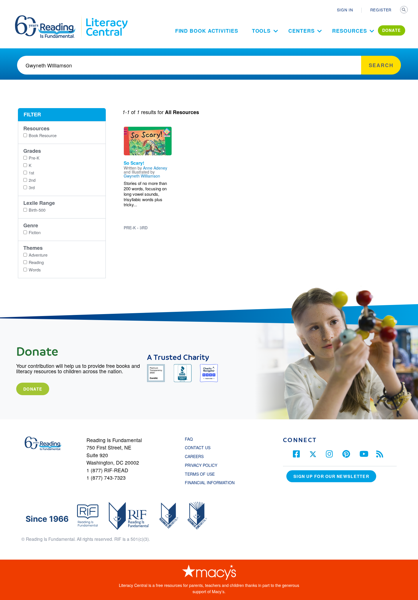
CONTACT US (199, 447)
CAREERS (194, 456)
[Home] (49, 18)
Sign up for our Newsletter (331, 476)
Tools (261, 30)
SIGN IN (345, 10)
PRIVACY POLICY (201, 465)
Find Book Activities (206, 30)
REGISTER (381, 10)
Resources (349, 30)
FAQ (189, 439)
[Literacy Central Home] (106, 18)
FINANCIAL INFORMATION (210, 482)
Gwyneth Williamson (142, 176)
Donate (32, 389)
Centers (301, 30)
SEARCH (404, 10)
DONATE (391, 30)
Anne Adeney (155, 168)
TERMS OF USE (202, 474)
